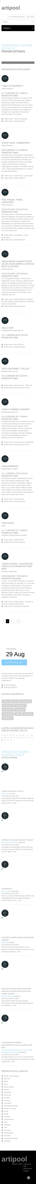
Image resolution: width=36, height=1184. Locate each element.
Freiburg (6, 1116)
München (28, 714)
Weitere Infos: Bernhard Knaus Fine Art (17, 387)
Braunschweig (8, 1087)
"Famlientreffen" (10, 466)
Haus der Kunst (7, 891)
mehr (14, 803)
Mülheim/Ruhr (8, 1133)
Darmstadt (7, 1092)
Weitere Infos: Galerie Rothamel (14, 121)
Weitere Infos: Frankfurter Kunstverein (16, 606)
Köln (18, 714)
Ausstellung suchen (14, 662)
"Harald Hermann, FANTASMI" (16, 409)
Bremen (6, 1089)
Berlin (6, 701)
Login (31, 16)
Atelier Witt (5, 942)
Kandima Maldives (8, 996)
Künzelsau (7, 1130)
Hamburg (20, 710)
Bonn (5, 1084)
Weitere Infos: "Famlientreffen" (13, 499)
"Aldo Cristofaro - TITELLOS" (16, 368)
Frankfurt (8, 710)
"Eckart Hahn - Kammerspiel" (16, 142)
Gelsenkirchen (8, 1119)
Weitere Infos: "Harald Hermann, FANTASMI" (18, 442)
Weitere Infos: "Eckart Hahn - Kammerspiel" (18, 176)
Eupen (5, 1114)
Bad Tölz (6, 1079)
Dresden (6, 1098)
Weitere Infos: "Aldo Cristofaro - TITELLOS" (18, 385)
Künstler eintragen (9, 685)
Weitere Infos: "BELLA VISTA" (13, 344)
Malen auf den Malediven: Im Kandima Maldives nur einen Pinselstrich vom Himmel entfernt (16, 991)
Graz (5, 1122)
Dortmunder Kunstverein (10, 842)
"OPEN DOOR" (8, 523)
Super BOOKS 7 (7, 889)
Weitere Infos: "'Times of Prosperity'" (15, 119)
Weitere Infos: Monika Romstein (14, 347)
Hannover (8, 714)
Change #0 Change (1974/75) (12, 791)
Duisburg (7, 706)
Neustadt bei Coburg (10, 1138)
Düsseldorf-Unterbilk (10, 1106)
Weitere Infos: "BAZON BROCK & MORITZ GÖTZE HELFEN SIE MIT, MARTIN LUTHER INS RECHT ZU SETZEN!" (18, 301)
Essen (15, 701)
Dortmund (25, 701)
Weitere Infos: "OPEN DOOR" (13, 540)
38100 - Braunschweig (11, 1076)
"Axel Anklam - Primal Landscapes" (12, 201)
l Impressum (26, 1164)
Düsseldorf (20, 706)
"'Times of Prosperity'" (13, 86)
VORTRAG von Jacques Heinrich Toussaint (17, 840)
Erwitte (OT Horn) (9, 1108)
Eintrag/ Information (10, 687)
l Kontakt (25, 1171)
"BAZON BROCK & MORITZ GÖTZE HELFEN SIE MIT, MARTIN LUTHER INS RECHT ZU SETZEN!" (18, 264)
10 (18, 621)
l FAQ (24, 1166)
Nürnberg (8, 718)
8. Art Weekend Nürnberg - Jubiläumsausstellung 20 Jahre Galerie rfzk (17, 1044)
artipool (11, 8)
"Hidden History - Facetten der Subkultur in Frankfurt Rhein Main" (17, 566)
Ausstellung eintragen (17, 16)
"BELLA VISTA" (8, 327)
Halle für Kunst (6, 794)
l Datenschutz (27, 1168)
